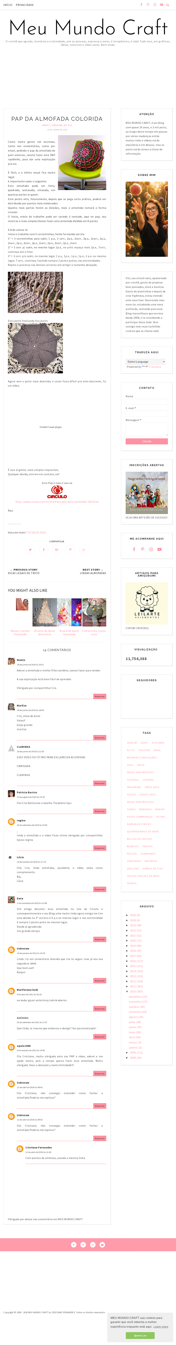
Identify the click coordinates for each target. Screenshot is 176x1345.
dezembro (135, 996)
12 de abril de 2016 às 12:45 (38, 1152)
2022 (133, 930)
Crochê (57, 125)
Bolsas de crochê (139, 838)
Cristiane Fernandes (38, 1147)
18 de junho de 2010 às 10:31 (30, 664)
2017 (133, 956)
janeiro (133, 1047)
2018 (133, 950)
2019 (133, 945)
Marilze (22, 705)
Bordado (145, 809)
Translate (155, 366)
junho (133, 1027)
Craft (46, 125)
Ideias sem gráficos (140, 801)
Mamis (21, 660)
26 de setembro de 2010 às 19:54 (32, 825)
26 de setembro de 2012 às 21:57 (32, 1022)
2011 (133, 986)
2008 (133, 1057)
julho (132, 1022)
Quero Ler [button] (140, 1335)
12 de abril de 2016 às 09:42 (30, 1119)
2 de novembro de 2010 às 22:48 (32, 903)
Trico (141, 764)
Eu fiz (68, 125)
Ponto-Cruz (148, 794)
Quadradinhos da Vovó (143, 831)
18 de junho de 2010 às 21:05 (30, 751)
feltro (160, 816)
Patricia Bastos (27, 792)
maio (132, 1032)
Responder (100, 696)
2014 (133, 971)
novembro (135, 1001)
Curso (131, 809)
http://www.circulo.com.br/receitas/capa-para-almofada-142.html (57, 501)
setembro (135, 1011)
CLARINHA (23, 746)
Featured (158, 742)
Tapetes (147, 846)
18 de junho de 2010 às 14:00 (30, 710)
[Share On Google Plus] (57, 549)
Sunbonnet (148, 853)
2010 (133, 991)
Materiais (151, 861)
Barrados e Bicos (139, 824)
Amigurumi (134, 787)
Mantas (160, 809)
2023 (133, 925)
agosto (134, 1017)
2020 (133, 940)
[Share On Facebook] (43, 549)
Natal (157, 750)
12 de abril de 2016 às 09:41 (30, 1087)
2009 (133, 1052)
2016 (133, 961)
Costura (144, 750)
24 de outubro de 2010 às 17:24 (31, 862)
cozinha (148, 779)
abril (132, 1037)
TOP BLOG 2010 (36, 532)
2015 (133, 966)
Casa (130, 764)
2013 (133, 976)
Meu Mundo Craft (88, 29)
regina (21, 820)
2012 (133, 981)
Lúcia (20, 857)
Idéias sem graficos (140, 772)
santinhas (134, 861)
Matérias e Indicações (142, 757)
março (133, 1042)
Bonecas (133, 846)
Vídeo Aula (152, 787)
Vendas (132, 883)
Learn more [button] (160, 1326)
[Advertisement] (88, 72)
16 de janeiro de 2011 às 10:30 (31, 953)
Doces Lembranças (140, 816)
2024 (133, 920)
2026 (133, 915)
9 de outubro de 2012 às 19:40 (31, 1050)
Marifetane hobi (27, 989)
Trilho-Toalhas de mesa (143, 875)
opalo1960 (24, 1045)
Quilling (133, 868)
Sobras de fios (152, 868)
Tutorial (133, 779)
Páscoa (132, 853)
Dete (20, 898)
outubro (134, 1006)
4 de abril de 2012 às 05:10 (29, 994)
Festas (131, 794)
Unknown (23, 948)
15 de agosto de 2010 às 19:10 (31, 797)
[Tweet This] (30, 549)
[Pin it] (70, 549)
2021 (133, 935)
